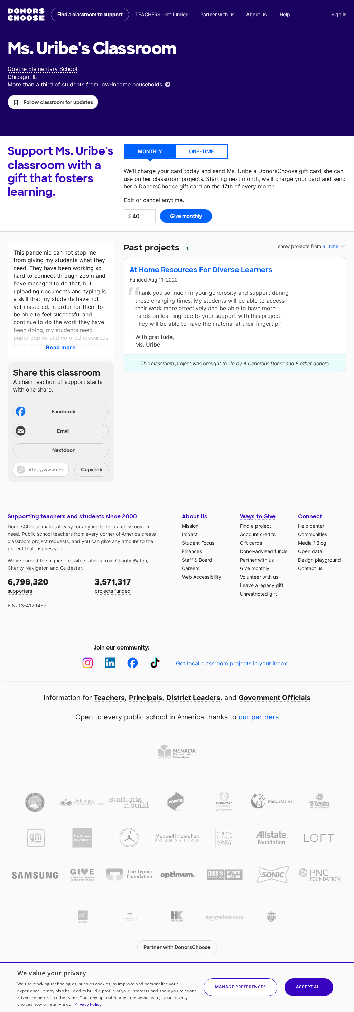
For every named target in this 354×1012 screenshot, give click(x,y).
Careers (190, 568)
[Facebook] (132, 663)
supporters (28, 585)
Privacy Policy (88, 1004)
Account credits (258, 534)
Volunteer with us (259, 577)
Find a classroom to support (90, 14)
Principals (145, 697)
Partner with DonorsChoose (177, 947)
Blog (321, 543)
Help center (311, 526)
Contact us (310, 568)
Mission (190, 526)
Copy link (91, 470)
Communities (312, 534)
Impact (190, 534)
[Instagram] (87, 663)
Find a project (255, 526)
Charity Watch (131, 560)
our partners (259, 717)
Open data (310, 551)
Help (285, 14)
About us (256, 14)
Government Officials (274, 697)
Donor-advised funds (263, 551)
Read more (61, 347)
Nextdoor (63, 450)
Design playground (319, 560)
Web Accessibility (201, 577)
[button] (53, 102)
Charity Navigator (27, 568)
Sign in (338, 14)
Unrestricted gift (258, 594)
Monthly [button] (150, 151)
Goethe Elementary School (42, 68)
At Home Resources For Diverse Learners (201, 269)
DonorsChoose (26, 14)
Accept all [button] (309, 987)
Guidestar (71, 568)
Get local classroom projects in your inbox (231, 663)
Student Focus (198, 543)
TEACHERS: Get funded (162, 14)
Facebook (63, 411)
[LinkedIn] (110, 663)
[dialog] (177, 987)
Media (305, 543)
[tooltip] (167, 83)
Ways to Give (258, 516)
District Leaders (193, 697)
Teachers (109, 697)
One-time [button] (201, 151)
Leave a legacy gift (261, 585)
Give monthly (254, 568)
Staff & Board (197, 560)
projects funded (113, 585)
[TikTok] (155, 663)
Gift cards (251, 543)
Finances (192, 551)
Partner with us (217, 14)
